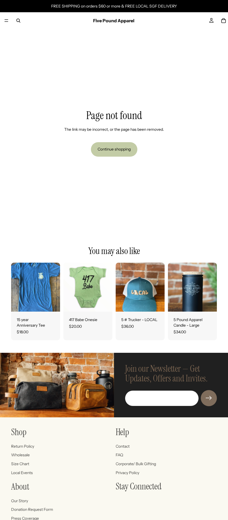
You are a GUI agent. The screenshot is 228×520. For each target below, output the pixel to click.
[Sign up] (209, 398)
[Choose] (51, 303)
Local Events (22, 472)
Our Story (19, 500)
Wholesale (20, 455)
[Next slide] (211, 287)
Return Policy (22, 446)
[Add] (156, 303)
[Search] (18, 20)
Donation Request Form (32, 509)
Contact (123, 446)
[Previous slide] (174, 287)
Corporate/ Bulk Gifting (136, 463)
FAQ (119, 455)
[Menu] (6, 20)
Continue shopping (114, 149)
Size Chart (20, 463)
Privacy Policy (127, 472)
